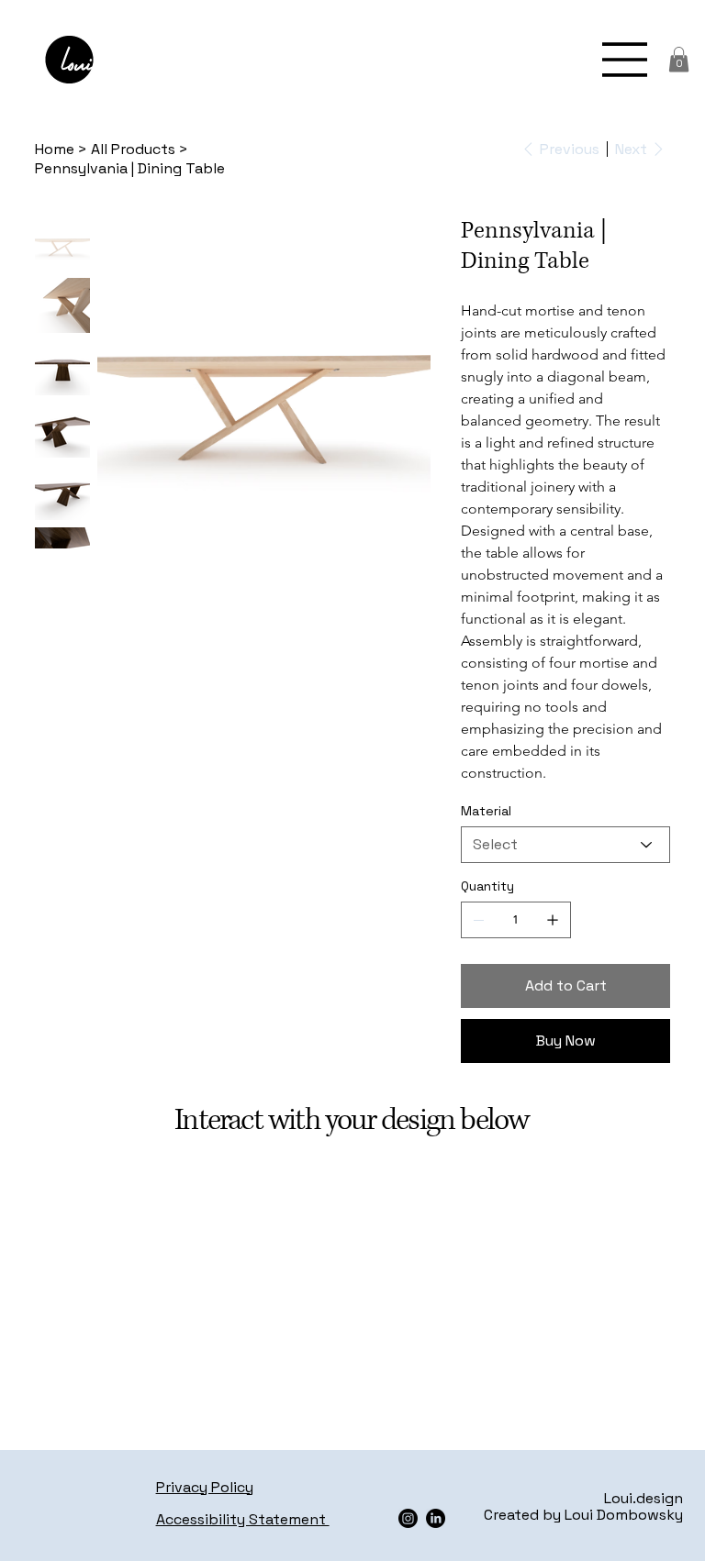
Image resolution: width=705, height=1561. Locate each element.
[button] (678, 59)
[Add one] (552, 920)
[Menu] (625, 60)
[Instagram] (408, 1518)
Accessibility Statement (243, 1519)
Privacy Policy (204, 1487)
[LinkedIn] (435, 1518)
